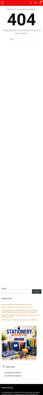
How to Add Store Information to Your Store (17, 307)
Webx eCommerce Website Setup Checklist (17, 304)
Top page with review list (12, 373)
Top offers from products (13, 376)
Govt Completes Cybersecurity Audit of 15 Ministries (20, 320)
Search (4, 288)
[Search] (31, 3)
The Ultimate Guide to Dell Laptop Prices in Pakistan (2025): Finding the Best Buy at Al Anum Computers (20, 311)
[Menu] (2, 3)
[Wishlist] (35, 3)
